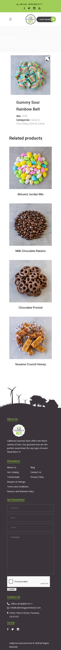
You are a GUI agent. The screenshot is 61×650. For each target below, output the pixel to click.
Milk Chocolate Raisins (30, 251)
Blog (32, 467)
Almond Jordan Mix (30, 194)
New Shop (10, 46)
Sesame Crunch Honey (30, 364)
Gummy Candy (41, 46)
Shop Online (45, 19)
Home (2, 46)
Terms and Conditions (18, 486)
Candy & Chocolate (25, 46)
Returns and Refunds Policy (20, 491)
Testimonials (13, 476)
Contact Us (35, 472)
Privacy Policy (37, 476)
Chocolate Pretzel (31, 307)
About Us (11, 467)
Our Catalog (13, 472)
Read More (13, 451)
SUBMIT (11, 589)
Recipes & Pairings (16, 481)
